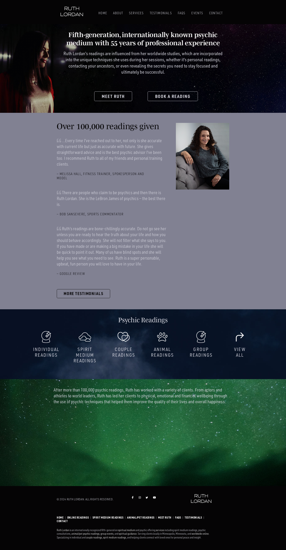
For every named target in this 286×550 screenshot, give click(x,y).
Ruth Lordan (63, 530)
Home (102, 13)
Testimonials (161, 13)
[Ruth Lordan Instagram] (139, 499)
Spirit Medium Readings (108, 517)
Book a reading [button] (173, 96)
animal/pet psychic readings (85, 533)
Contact (216, 13)
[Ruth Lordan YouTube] (154, 499)
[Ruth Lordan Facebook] (132, 499)
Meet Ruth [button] (113, 96)
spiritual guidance (128, 533)
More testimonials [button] (83, 293)
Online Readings (78, 517)
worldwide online (200, 533)
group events (106, 533)
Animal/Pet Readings (141, 517)
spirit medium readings (114, 537)
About (118, 13)
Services (136, 13)
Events (197, 13)
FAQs (182, 13)
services (160, 530)
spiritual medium (126, 530)
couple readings (94, 537)
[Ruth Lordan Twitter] (147, 499)
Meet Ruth (164, 517)
